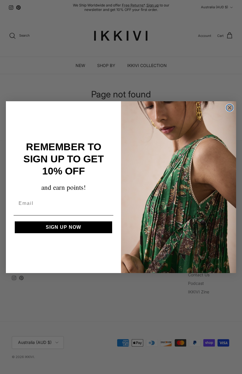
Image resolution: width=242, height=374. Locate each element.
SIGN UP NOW (63, 227)
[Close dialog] (229, 107)
